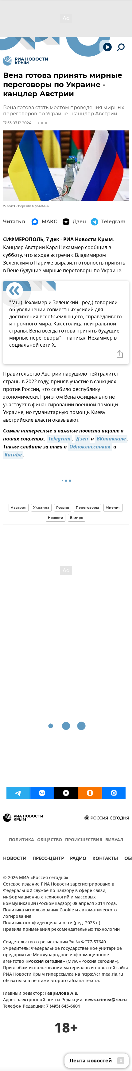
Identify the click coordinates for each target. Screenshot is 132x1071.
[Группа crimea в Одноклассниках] (90, 793)
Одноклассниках (90, 447)
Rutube (13, 455)
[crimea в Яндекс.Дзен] (66, 793)
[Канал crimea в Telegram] (18, 793)
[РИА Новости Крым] (25, 61)
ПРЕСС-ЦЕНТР (48, 859)
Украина (41, 507)
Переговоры (87, 507)
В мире (76, 518)
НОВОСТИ (14, 859)
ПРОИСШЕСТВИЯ (83, 840)
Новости (55, 518)
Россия (62, 507)
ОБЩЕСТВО (49, 840)
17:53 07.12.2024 (17, 123)
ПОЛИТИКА (21, 840)
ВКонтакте (111, 439)
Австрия (18, 507)
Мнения (113, 507)
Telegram (59, 439)
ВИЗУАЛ (114, 840)
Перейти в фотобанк (33, 206)
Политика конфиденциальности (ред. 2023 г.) (51, 923)
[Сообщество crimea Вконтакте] (42, 793)
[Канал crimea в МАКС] (114, 793)
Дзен (82, 439)
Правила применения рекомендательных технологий (61, 929)
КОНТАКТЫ (105, 859)
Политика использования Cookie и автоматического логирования (60, 913)
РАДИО (78, 859)
